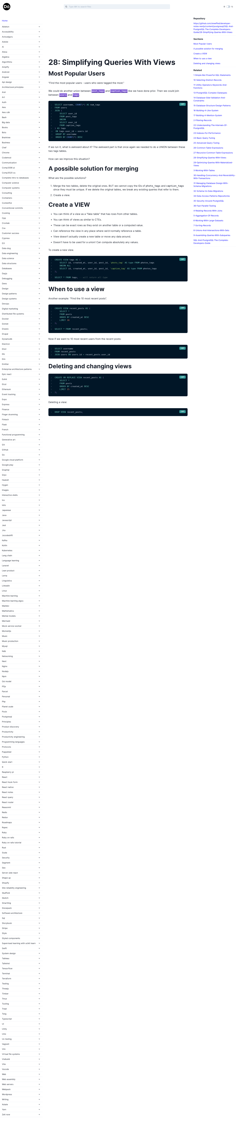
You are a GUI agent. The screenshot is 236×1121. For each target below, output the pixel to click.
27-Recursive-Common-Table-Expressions (213, 152)
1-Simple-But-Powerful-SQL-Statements (212, 75)
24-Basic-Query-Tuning (204, 138)
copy (182, 104)
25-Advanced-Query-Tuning (206, 143)
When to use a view (202, 58)
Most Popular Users (202, 44)
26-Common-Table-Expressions (208, 148)
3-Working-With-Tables (204, 170)
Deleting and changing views (206, 63)
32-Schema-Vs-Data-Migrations (208, 191)
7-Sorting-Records (202, 225)
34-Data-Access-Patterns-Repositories (211, 196)
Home (4, 20)
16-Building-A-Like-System (205, 110)
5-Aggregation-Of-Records (206, 215)
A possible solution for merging (208, 48)
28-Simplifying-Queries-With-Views (209, 157)
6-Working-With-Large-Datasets (208, 220)
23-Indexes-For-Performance (207, 133)
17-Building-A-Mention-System (207, 115)
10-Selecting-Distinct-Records (207, 80)
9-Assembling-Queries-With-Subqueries (211, 235)
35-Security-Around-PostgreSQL (208, 201)
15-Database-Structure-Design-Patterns (212, 105)
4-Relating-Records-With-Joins (207, 210)
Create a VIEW (200, 53)
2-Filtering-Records (202, 120)
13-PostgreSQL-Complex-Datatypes (210, 93)
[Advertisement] (118, 34)
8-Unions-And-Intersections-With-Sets (211, 230)
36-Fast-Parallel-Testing (204, 206)
